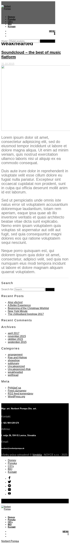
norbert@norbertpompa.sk (12, 448)
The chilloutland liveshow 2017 (26, 314)
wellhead (13, 375)
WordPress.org (16, 396)
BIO (10, 24)
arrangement (15, 354)
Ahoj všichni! (15, 302)
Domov (11, 17)
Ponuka (11, 19)
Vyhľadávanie (47, 41)
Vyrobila (37, 454)
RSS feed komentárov (20, 393)
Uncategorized (16, 366)
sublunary (13, 363)
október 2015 (15, 339)
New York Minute (18, 311)
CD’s (10, 21)
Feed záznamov (17, 390)
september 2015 (17, 342)
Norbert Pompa (10, 541)
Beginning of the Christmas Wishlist (28, 308)
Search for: (7, 289)
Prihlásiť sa (14, 387)
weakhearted (15, 372)
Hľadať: (4, 41)
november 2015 (17, 336)
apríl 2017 (13, 333)
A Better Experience (19, 305)
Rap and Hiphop (17, 357)
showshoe (14, 360)
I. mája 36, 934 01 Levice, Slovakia (18, 435)
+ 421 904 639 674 (10, 423)
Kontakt (11, 26)
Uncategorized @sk (19, 369)
